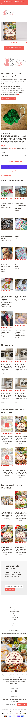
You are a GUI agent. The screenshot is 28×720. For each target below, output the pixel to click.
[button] (5, 198)
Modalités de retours (14, 611)
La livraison (14, 609)
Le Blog (14, 619)
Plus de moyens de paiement (14, 171)
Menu (4, 3)
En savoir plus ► (8, 98)
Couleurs (3, 152)
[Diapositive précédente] (8, 42)
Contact (14, 626)
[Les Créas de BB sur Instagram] (12, 691)
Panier (25, 3)
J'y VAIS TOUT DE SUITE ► (14, 48)
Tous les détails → (6, 175)
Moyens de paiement (14, 624)
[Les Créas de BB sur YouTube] (16, 691)
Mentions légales (14, 621)
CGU (14, 615)
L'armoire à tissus (14, 617)
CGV (14, 613)
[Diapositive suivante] (20, 42)
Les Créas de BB (17, 709)
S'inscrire (10, 590)
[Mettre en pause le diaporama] (26, 42)
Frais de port (12, 148)
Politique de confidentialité (14, 607)
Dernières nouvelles (14, 630)
